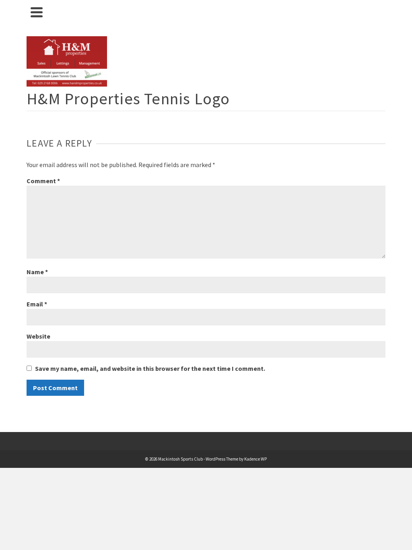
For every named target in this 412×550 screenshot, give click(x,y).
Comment (43, 181)
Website (38, 336)
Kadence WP (255, 459)
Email (37, 304)
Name (37, 272)
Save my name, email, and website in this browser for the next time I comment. (150, 368)
